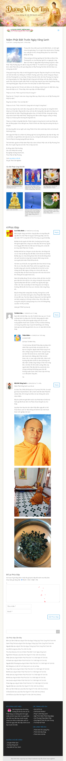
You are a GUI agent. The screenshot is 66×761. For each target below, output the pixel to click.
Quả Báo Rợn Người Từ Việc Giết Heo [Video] (32, 655)
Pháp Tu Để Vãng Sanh (41, 714)
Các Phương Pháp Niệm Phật (42, 718)
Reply (57, 232)
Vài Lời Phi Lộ (38, 709)
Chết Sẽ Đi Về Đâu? (39, 711)
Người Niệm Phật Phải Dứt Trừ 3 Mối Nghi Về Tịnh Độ (31, 657)
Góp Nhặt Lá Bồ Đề (14, 158)
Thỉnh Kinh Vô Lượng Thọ (41, 730)
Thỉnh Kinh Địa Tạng (40, 732)
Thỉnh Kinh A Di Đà (39, 734)
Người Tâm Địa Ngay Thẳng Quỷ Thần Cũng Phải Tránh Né (38, 640)
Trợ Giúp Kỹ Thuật (39, 722)
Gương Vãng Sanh (18, 42)
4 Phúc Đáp (27, 42)
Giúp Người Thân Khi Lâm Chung (44, 720)
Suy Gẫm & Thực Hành (14, 747)
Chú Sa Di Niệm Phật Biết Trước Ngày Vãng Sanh (31, 652)
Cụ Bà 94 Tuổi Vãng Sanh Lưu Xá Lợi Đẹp (27, 666)
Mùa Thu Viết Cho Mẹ (24, 649)
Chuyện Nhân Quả (12, 743)
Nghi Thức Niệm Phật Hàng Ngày (44, 716)
